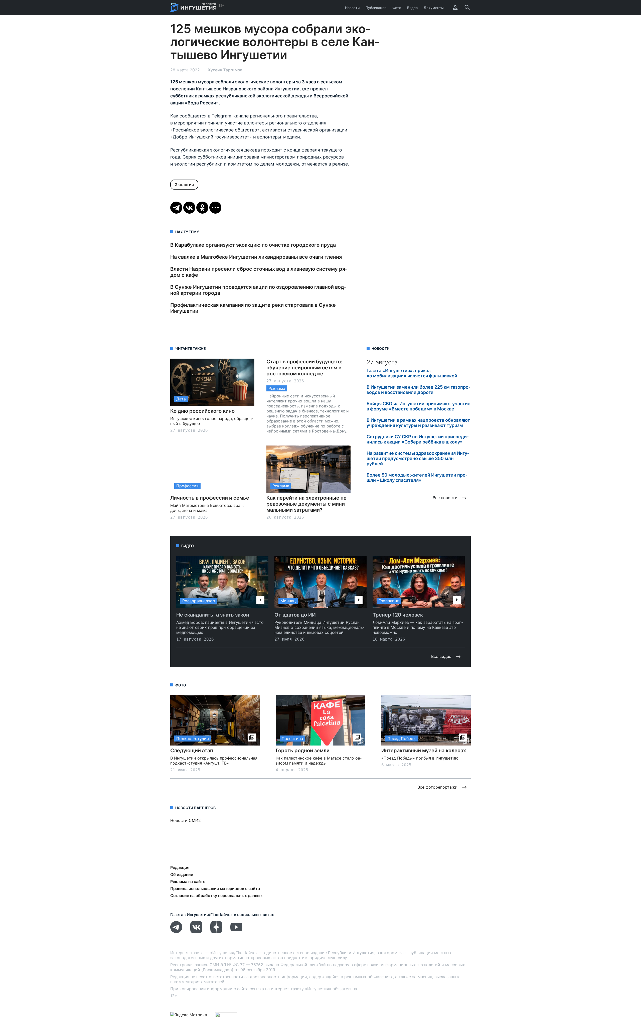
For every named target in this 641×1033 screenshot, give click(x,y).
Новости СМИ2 (185, 820)
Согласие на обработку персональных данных (216, 895)
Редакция (179, 867)
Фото (396, 8)
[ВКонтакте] (189, 208)
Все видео (441, 656)
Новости (352, 8)
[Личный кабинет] (455, 7)
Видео (412, 8)
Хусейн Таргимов (225, 69)
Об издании (181, 874)
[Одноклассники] (202, 208)
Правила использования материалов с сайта (215, 888)
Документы (434, 8)
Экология (184, 184)
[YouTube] (236, 931)
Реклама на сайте (187, 881)
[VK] (196, 931)
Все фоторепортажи (437, 787)
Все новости (445, 497)
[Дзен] (216, 931)
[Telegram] (176, 208)
